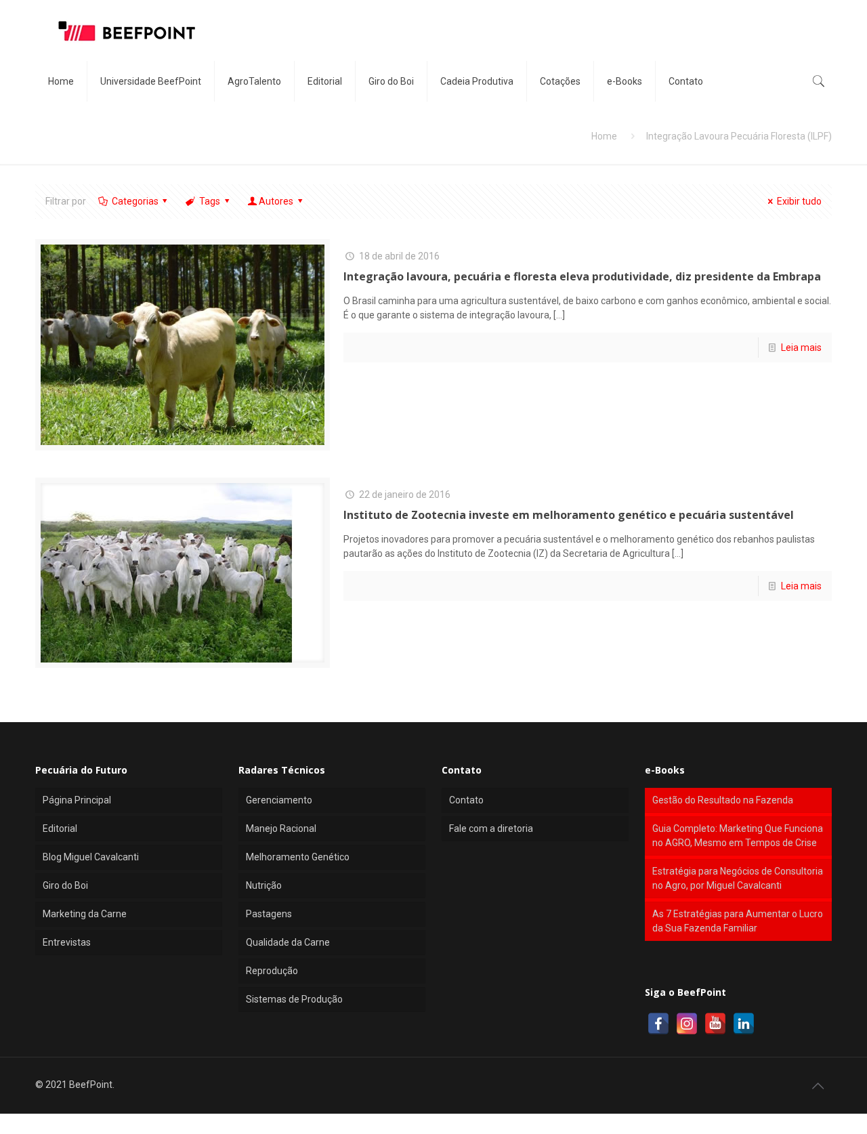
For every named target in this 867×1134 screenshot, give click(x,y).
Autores (276, 201)
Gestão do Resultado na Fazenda (722, 800)
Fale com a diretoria (491, 828)
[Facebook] (658, 1023)
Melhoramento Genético (298, 857)
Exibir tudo (799, 201)
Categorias (135, 201)
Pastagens (269, 913)
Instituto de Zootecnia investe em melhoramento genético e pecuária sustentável (568, 514)
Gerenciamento (279, 800)
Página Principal (77, 800)
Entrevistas (67, 942)
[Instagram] (687, 1023)
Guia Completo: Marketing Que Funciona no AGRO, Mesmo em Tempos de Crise (737, 835)
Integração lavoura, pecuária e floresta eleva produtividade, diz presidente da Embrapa (582, 276)
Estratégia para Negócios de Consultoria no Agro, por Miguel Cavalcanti (737, 878)
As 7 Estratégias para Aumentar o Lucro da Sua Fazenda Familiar (737, 920)
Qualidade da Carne (288, 942)
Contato (466, 800)
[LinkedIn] (744, 1023)
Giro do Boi (65, 885)
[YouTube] (715, 1023)
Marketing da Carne (85, 913)
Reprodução (272, 970)
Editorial (60, 828)
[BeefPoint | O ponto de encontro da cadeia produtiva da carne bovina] (126, 30)
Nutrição (264, 885)
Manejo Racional (281, 828)
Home (604, 136)
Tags (209, 201)
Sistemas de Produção (294, 999)
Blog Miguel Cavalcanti (91, 857)
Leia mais (801, 347)
